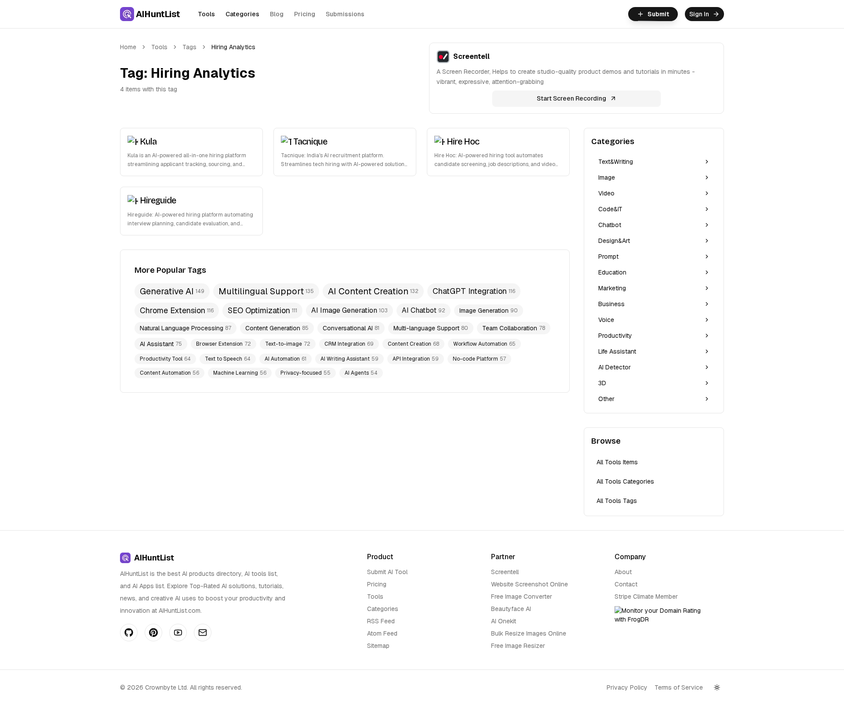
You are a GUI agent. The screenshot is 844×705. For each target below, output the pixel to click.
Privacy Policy (627, 687)
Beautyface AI (511, 609)
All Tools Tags (617, 501)
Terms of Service (679, 687)
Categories (242, 14)
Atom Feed (382, 633)
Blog (277, 14)
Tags (189, 47)
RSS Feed (381, 621)
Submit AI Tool (387, 572)
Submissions (345, 14)
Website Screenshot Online (529, 584)
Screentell (505, 572)
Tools (206, 14)
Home (128, 47)
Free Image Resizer (518, 646)
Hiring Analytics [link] (233, 47)
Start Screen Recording (571, 98)
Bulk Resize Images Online (528, 633)
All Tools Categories (625, 481)
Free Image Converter (521, 596)
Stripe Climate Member (646, 596)
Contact (626, 584)
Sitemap (378, 646)
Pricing (304, 14)
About (623, 572)
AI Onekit (503, 621)
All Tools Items (617, 462)
